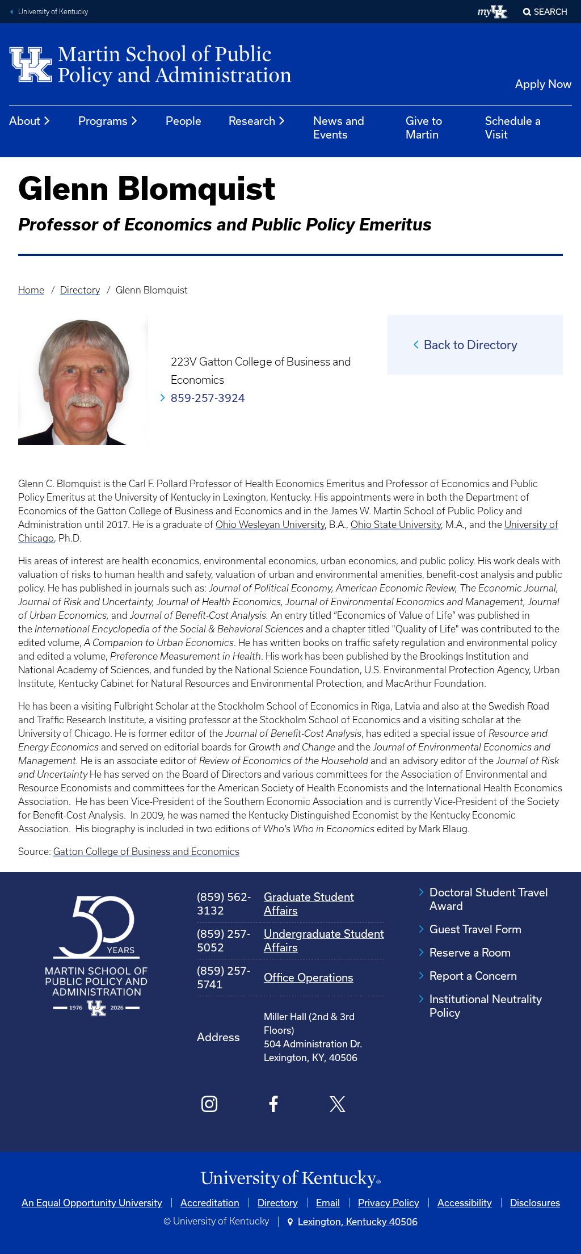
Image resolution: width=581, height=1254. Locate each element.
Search (550, 11)
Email (328, 1202)
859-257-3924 (208, 397)
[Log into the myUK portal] (493, 12)
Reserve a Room (470, 952)
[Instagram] (209, 1105)
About (24, 120)
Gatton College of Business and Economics (146, 851)
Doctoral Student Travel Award (489, 899)
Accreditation (209, 1202)
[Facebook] (274, 1105)
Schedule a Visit (513, 127)
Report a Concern (473, 975)
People (183, 120)
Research (252, 120)
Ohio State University (396, 524)
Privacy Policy (388, 1202)
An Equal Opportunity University (92, 1202)
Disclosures (535, 1202)
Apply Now (543, 83)
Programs (103, 120)
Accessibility (464, 1202)
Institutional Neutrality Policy (486, 1005)
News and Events (338, 127)
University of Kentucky (53, 11)
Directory (80, 290)
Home (31, 290)
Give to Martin (424, 127)
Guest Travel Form (475, 929)
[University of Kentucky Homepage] (290, 1179)
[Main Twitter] (338, 1105)
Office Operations (308, 977)
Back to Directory (470, 344)
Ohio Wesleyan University (270, 524)
